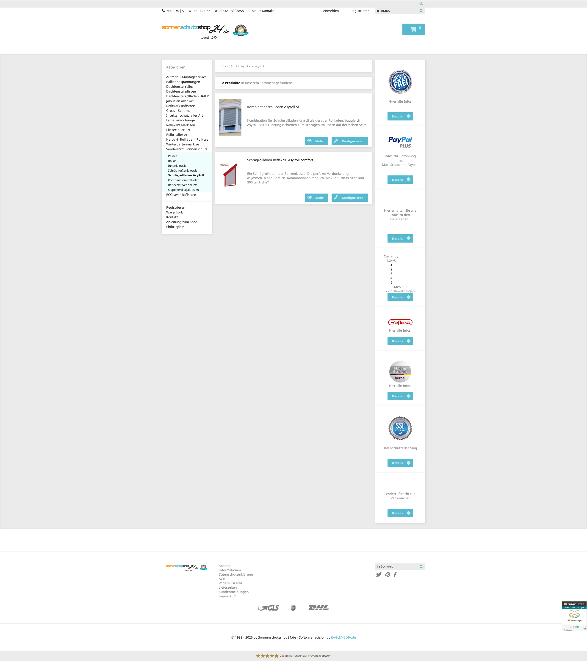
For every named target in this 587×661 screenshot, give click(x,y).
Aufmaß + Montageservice (186, 77)
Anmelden (331, 10)
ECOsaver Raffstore (181, 194)
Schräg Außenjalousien (183, 170)
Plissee (172, 156)
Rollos (172, 161)
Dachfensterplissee (181, 91)
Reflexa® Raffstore (180, 106)
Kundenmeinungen (234, 592)
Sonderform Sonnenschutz (186, 149)
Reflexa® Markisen (180, 125)
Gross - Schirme (178, 110)
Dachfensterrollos (180, 86)
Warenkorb (174, 212)
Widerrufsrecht (230, 583)
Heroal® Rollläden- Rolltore (187, 139)
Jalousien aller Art (180, 101)
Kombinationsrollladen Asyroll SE (273, 106)
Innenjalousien (178, 166)
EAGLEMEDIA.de (343, 637)
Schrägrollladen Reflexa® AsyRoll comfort (280, 160)
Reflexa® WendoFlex (182, 185)
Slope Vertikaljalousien (183, 190)
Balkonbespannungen (183, 81)
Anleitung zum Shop (182, 222)
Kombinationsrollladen (183, 180)
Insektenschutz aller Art (184, 115)
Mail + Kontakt (263, 10)
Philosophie (175, 226)
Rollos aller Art (177, 134)
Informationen (230, 570)
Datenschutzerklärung (236, 574)
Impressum (227, 596)
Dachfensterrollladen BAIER (187, 96)
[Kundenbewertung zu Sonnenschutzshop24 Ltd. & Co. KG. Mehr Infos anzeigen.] (574, 616)
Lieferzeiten (228, 587)
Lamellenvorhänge (180, 120)
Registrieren (360, 10)
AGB (222, 578)
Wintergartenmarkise (182, 144)
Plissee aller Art (178, 130)
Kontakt (172, 217)
